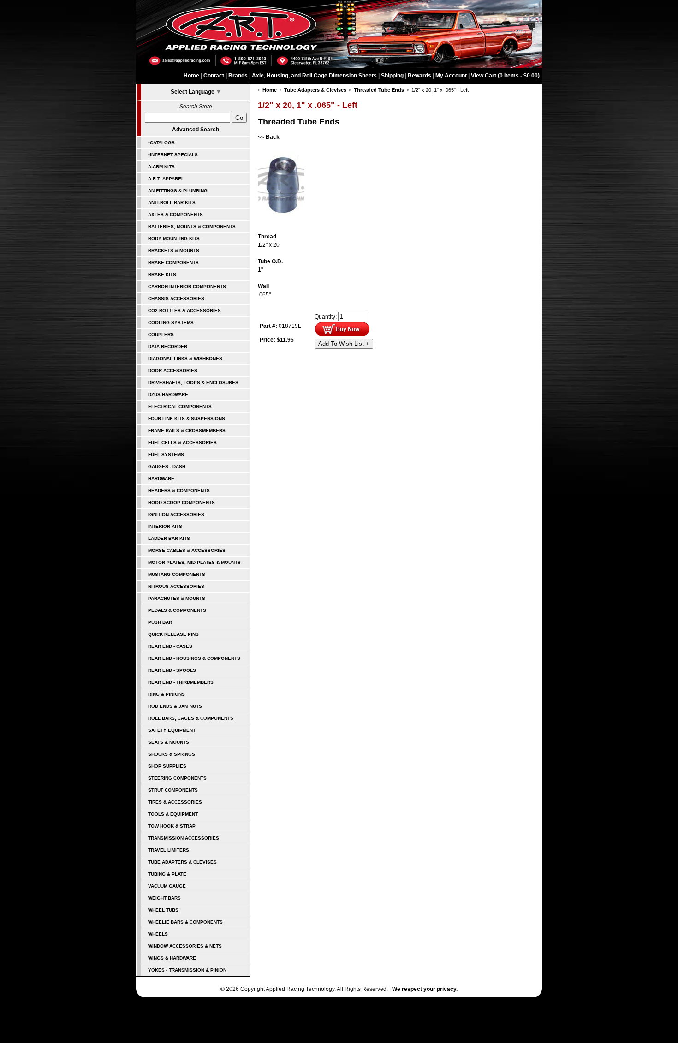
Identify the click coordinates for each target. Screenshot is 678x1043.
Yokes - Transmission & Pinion (187, 969)
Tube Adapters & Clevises (182, 862)
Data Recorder (167, 346)
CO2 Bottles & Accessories (184, 310)
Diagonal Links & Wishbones (185, 358)
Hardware (161, 478)
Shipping (392, 75)
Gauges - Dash (166, 466)
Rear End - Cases (170, 646)
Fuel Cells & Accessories (182, 442)
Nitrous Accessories (176, 586)
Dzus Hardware (168, 394)
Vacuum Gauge (167, 886)
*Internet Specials (173, 154)
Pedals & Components (177, 610)
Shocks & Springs (171, 754)
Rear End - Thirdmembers (181, 682)
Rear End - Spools (172, 670)
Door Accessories (172, 370)
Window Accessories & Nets (185, 945)
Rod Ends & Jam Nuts (175, 706)
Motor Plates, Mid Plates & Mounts (194, 562)
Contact (213, 75)
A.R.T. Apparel (166, 178)
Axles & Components (175, 214)
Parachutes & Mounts (176, 598)
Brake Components (173, 262)
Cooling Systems (171, 322)
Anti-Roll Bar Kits (172, 202)
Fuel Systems (166, 454)
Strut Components (173, 790)
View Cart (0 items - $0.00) (505, 75)
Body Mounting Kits (174, 238)
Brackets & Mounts (173, 250)
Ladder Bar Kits (169, 538)
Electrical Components (180, 406)
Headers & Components (179, 490)
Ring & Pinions (166, 694)
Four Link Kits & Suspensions (186, 418)
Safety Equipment (172, 730)
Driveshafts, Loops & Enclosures (193, 382)
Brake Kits (162, 274)
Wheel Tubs (163, 910)
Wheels (158, 933)
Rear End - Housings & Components (194, 658)
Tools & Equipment (173, 814)
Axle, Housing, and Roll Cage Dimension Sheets (314, 75)
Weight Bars (164, 898)
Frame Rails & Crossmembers (187, 430)
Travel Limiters (168, 850)
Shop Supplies (167, 766)
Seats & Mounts (168, 742)
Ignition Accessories (176, 514)
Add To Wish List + (343, 343)
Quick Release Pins (173, 634)
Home (191, 75)
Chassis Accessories (176, 298)
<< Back (269, 137)
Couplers (161, 334)
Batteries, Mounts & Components (192, 226)
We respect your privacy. (425, 989)
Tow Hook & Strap (172, 826)
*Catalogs (161, 142)
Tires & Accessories (175, 802)
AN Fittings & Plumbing (178, 190)
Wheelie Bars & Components (185, 921)
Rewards (419, 75)
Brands (238, 75)
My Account (451, 75)
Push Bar (160, 622)
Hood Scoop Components (181, 502)
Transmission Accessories (183, 838)
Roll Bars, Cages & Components (190, 718)
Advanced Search (195, 129)
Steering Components (177, 778)
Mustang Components (176, 574)
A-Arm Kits (161, 166)
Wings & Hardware (172, 957)
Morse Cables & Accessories (187, 550)
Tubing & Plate (167, 874)
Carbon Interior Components (187, 286)
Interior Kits (165, 526)
